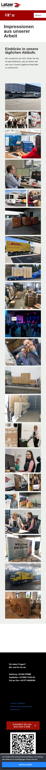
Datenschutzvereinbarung (21, 706)
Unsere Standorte (17, 703)
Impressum (15, 709)
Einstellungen (25, 765)
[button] (13, 15)
